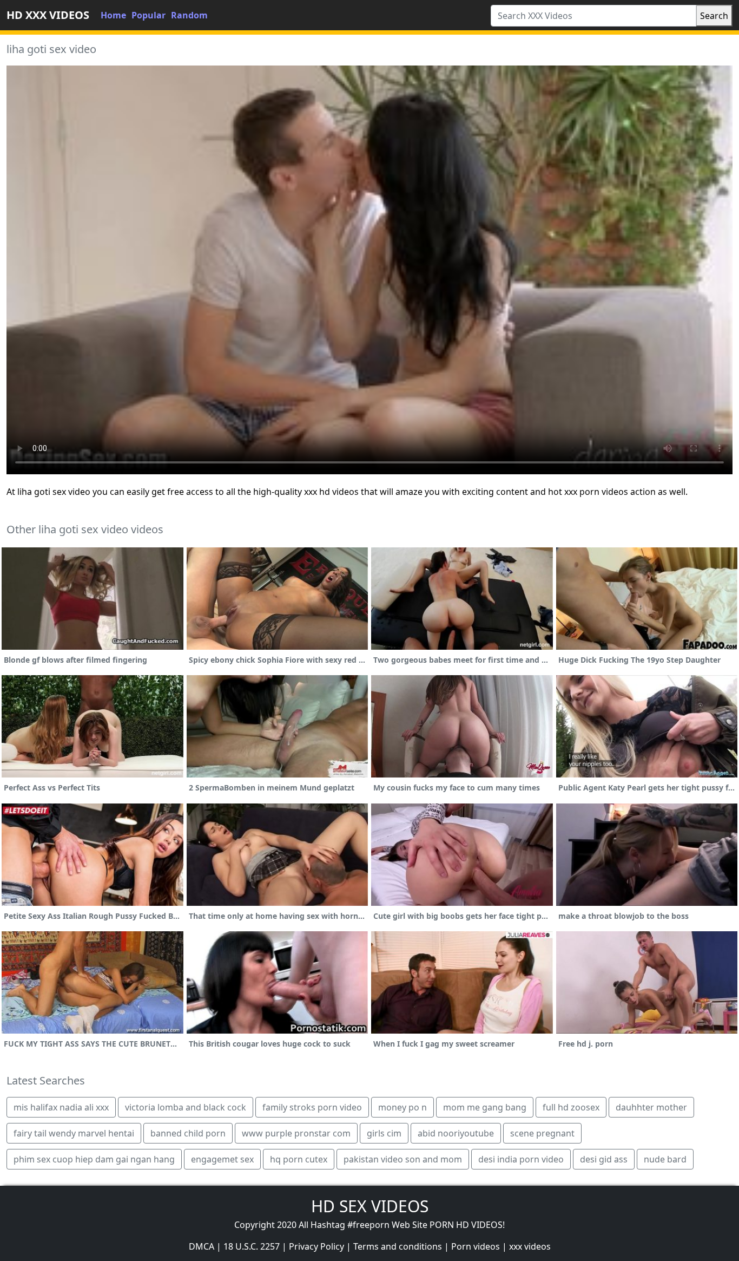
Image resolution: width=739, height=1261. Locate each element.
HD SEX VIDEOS (369, 1206)
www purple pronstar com (296, 1133)
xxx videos (530, 1246)
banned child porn (188, 1133)
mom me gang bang (484, 1107)
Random (189, 15)
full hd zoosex (571, 1107)
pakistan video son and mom (403, 1159)
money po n (402, 1107)
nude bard (665, 1159)
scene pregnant (542, 1133)
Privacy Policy (316, 1246)
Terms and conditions (397, 1246)
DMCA (201, 1246)
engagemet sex (222, 1159)
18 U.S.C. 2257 (251, 1246)
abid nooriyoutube (456, 1133)
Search (714, 16)
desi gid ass (604, 1159)
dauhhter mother (651, 1107)
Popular (148, 15)
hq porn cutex (298, 1159)
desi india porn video (521, 1159)
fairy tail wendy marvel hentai (74, 1133)
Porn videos (475, 1246)
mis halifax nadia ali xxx (61, 1107)
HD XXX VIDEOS (47, 15)
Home (113, 15)
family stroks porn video (312, 1107)
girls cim (384, 1133)
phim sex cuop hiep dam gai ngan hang (94, 1159)
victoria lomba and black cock (185, 1107)
